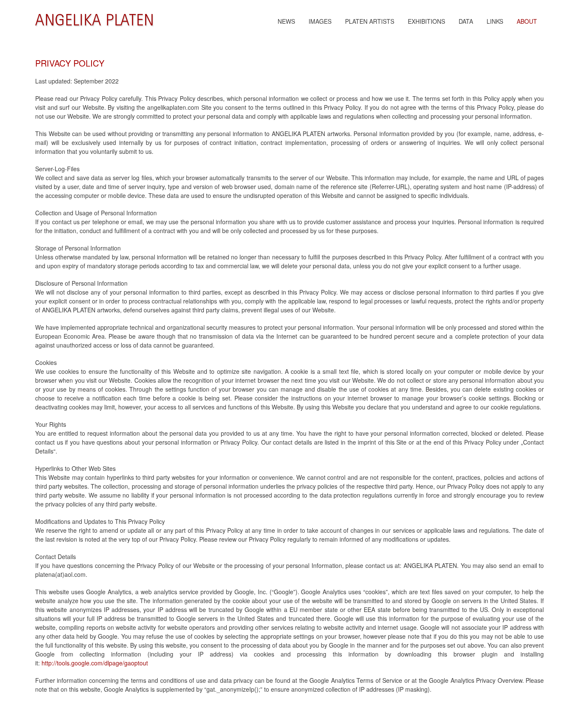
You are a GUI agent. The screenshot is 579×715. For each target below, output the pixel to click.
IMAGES (320, 21)
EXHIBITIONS (426, 21)
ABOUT (527, 21)
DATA (466, 21)
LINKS (495, 21)
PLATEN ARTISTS (369, 21)
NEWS (286, 21)
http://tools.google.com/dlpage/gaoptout (95, 663)
